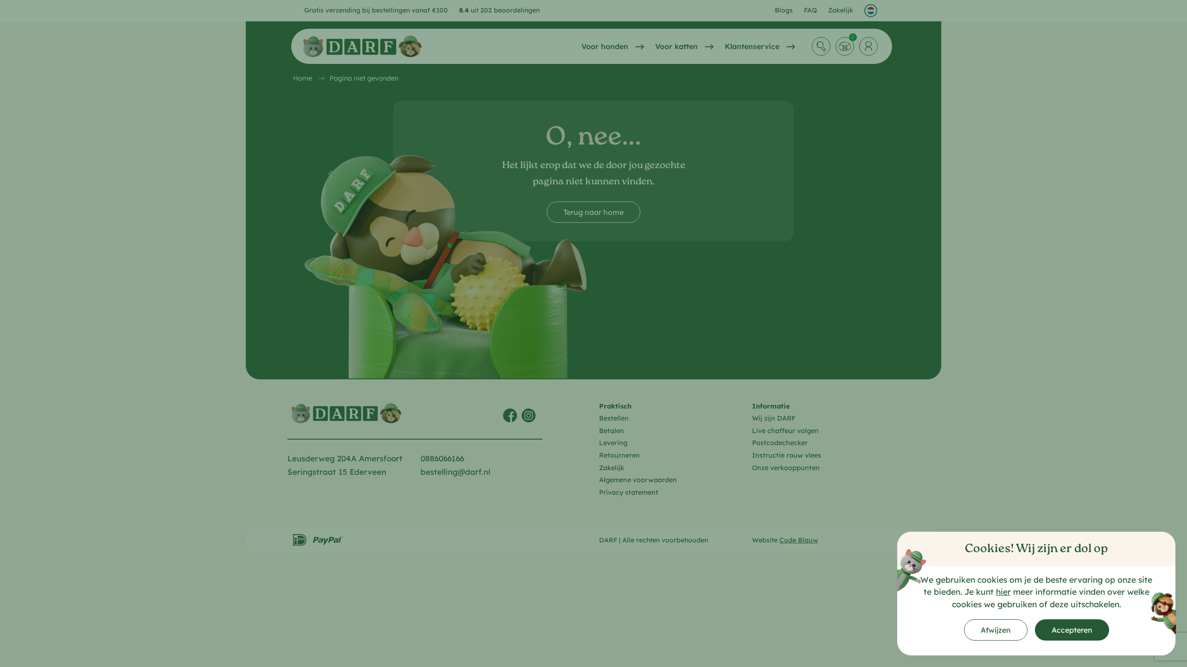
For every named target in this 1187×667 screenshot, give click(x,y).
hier (1003, 591)
